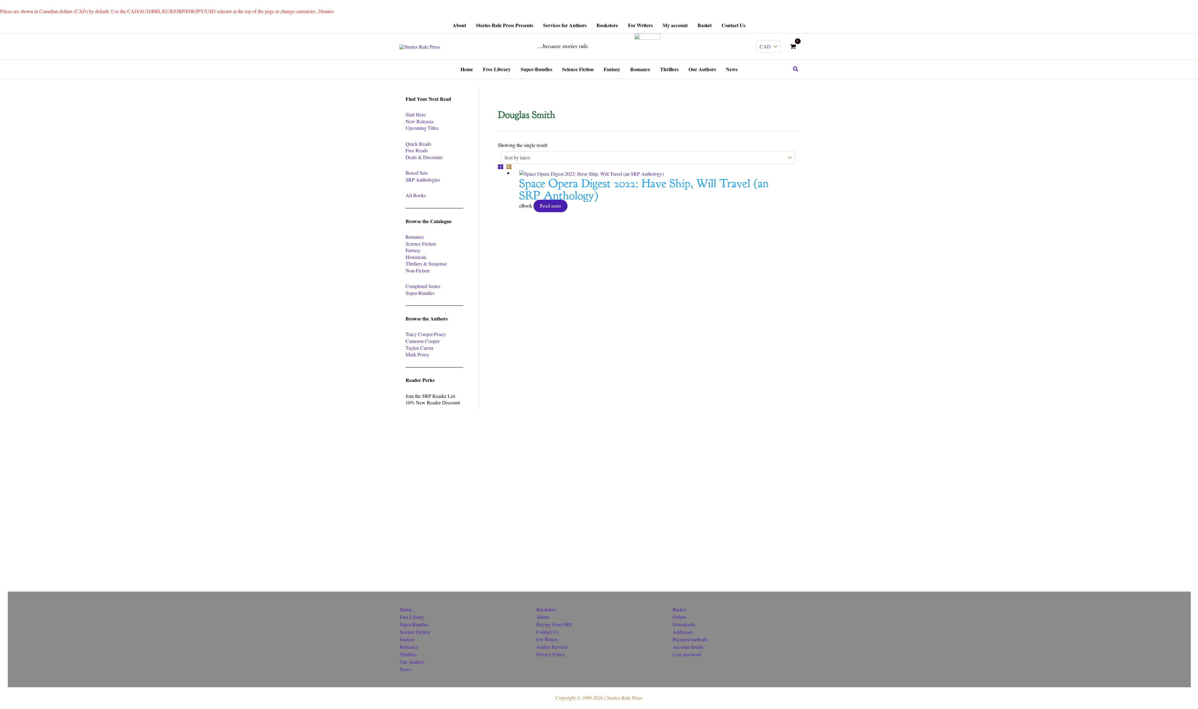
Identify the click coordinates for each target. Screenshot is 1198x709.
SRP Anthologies (423, 179)
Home (406, 609)
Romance (415, 236)
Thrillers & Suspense (426, 263)
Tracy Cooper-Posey (426, 334)
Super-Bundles (420, 293)
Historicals (416, 257)
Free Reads (417, 150)
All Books (416, 195)
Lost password (687, 654)
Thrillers (408, 654)
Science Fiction (421, 243)
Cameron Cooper (423, 341)
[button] (796, 69)
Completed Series (423, 286)
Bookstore (546, 609)
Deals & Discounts (424, 157)
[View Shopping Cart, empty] (793, 46)
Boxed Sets (417, 172)
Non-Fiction (418, 270)
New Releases (420, 121)
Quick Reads (418, 143)
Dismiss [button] (326, 11)
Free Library (412, 617)
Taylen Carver (419, 348)
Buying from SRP (554, 624)
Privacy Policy (550, 654)
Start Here (416, 114)
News (405, 669)
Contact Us (547, 631)
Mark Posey (417, 354)
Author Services (552, 646)
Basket (679, 609)
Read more (550, 206)
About (542, 617)
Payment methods (690, 639)
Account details (688, 646)
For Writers (547, 639)
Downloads (684, 624)
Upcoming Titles (422, 128)
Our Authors (412, 661)
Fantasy (413, 250)
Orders (679, 617)
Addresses (683, 631)
